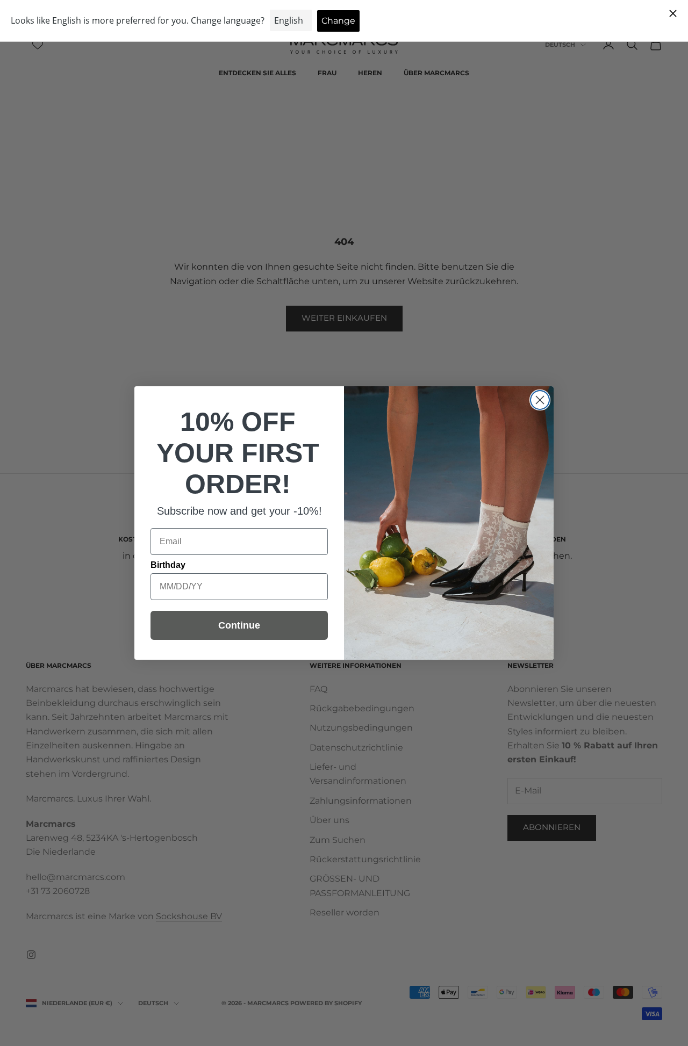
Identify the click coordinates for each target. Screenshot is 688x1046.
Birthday (167, 564)
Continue (239, 625)
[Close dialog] (540, 400)
